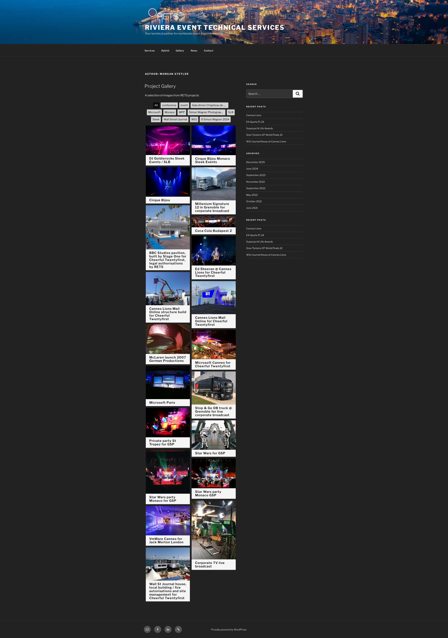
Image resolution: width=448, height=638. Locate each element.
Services (150, 50)
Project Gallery (160, 86)
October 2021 (254, 201)
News (194, 50)
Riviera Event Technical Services (215, 27)
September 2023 (255, 175)
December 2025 (255, 162)
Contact (208, 50)
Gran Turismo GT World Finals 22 (264, 134)
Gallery (180, 50)
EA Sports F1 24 (255, 121)
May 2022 (252, 194)
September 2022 (255, 188)
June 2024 (252, 168)
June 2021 (252, 207)
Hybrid (165, 50)
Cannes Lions (253, 115)
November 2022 (255, 181)
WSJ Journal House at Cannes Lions (266, 141)
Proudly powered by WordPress (228, 629)
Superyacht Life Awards (259, 128)
